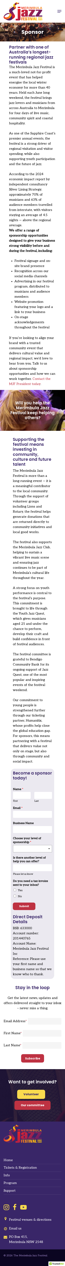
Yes (20, 890)
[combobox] (32, 848)
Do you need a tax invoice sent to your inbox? (30, 883)
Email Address (15, 1021)
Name (18, 789)
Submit (24, 906)
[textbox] (30, 848)
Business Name (23, 823)
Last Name (12, 1045)
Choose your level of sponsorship (27, 840)
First (15, 801)
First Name (13, 1033)
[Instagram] (6, 1207)
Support (10, 1191)
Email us (15, 1228)
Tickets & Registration (20, 1168)
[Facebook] (15, 1207)
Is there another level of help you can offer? (29, 859)
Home (8, 1160)
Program (10, 1183)
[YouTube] (23, 1207)
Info (7, 1175)
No (20, 896)
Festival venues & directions (30, 1220)
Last (36, 801)
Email (18, 808)
